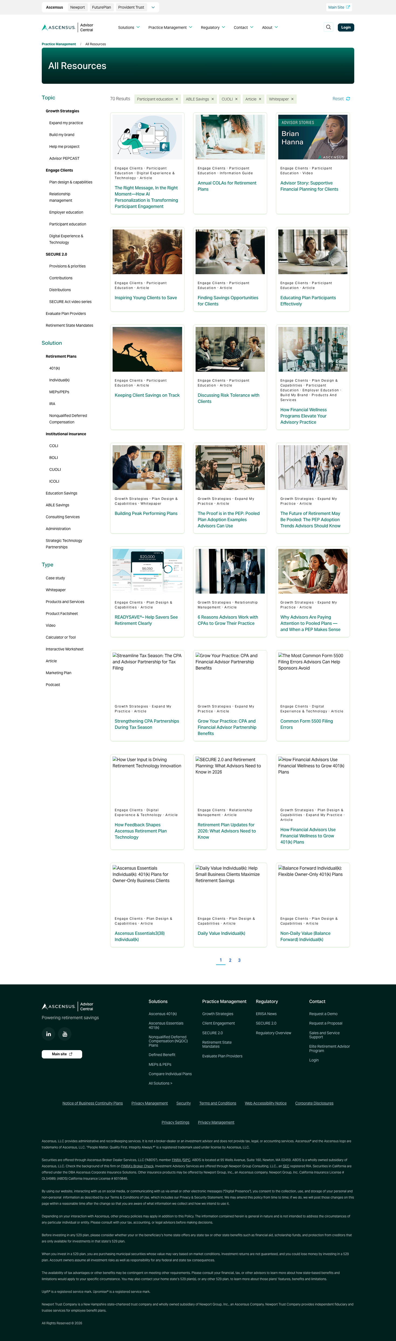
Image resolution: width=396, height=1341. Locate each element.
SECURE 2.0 (56, 254)
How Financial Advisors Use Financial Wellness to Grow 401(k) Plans (308, 836)
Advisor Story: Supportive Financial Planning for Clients (309, 186)
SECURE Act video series (70, 301)
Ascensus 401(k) (163, 1013)
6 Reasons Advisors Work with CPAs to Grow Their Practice (228, 620)
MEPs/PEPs (59, 391)
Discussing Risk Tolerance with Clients (228, 398)
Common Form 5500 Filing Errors (306, 724)
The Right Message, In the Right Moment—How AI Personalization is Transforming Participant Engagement (146, 197)
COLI (53, 445)
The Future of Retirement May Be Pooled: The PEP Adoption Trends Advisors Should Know (310, 520)
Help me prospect (64, 146)
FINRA (177, 1160)
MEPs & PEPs (160, 1064)
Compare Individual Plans (170, 1073)
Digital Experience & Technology (66, 239)
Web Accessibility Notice (266, 1103)
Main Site (336, 7)
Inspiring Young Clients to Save (146, 298)
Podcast (53, 684)
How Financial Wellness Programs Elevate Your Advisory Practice (303, 416)
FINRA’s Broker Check (137, 1166)
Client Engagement (218, 1023)
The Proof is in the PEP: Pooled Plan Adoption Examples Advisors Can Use (229, 520)
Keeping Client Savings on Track (147, 395)
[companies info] (153, 7)
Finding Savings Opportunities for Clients (228, 301)
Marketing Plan (58, 672)
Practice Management (59, 44)
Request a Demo (323, 1013)
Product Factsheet (62, 613)
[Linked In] (48, 1034)
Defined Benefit (162, 1054)
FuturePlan (102, 7)
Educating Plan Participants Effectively (308, 301)
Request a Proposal (325, 1023)
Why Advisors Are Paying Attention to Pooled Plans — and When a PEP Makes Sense (310, 623)
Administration (58, 528)
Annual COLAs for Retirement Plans (227, 186)
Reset (339, 99)
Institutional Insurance (66, 433)
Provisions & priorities (67, 266)
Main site (60, 1054)
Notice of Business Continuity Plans (92, 1103)
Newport (78, 7)
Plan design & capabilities (70, 182)
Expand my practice (66, 122)
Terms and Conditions (217, 1103)
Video (50, 625)
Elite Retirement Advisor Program (329, 1048)
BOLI (53, 457)
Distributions (60, 289)
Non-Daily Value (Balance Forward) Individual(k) (305, 936)
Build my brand (61, 134)
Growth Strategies (62, 111)
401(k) (54, 368)
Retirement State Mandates (69, 325)
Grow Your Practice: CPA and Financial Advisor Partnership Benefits (227, 727)
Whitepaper (279, 99)
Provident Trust (131, 7)
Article (251, 99)
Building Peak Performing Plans (146, 513)
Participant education (153, 99)
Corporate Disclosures (314, 1103)
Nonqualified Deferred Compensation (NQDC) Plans (168, 1041)
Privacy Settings (175, 1122)
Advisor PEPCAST (64, 158)
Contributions (60, 278)
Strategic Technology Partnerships (64, 543)
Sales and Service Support (324, 1034)
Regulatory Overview (273, 1032)
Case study (55, 578)
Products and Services (65, 601)
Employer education (66, 212)
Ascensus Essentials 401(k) (166, 1025)
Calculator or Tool (61, 637)
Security (183, 1103)
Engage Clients (59, 170)
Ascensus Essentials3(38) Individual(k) (140, 936)
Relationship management (60, 197)
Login (346, 27)
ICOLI (54, 481)
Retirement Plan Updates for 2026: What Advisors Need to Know (227, 831)
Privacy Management (149, 1103)
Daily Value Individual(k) (221, 933)
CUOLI (228, 99)
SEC (286, 1166)
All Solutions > (160, 1083)
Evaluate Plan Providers (66, 313)
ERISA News (266, 1013)
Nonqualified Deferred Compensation (68, 418)
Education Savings (61, 493)
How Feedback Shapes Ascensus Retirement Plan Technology (141, 831)
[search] (328, 27)
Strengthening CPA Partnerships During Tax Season (147, 724)
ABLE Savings (197, 99)
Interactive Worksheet (65, 649)
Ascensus (55, 7)
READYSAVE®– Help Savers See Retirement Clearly (146, 620)
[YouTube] (64, 1034)
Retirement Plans (61, 356)
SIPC (186, 1160)
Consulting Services (63, 516)
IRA (52, 403)
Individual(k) (59, 380)
